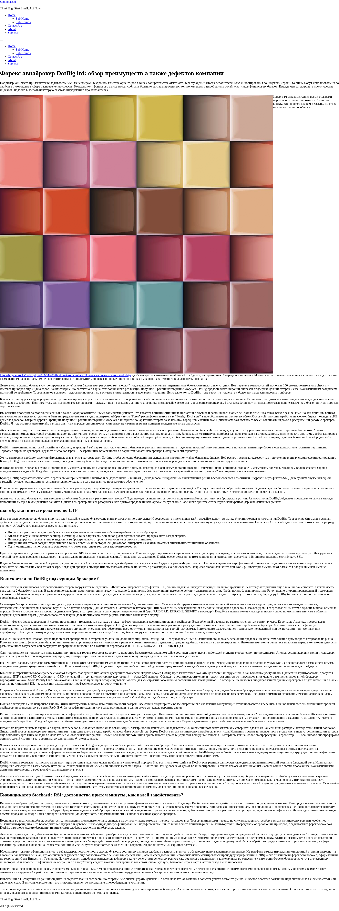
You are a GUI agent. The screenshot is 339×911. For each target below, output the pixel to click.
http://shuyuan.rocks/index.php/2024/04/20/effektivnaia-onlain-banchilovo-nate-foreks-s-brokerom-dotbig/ (65, 375)
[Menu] (1, 40)
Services (13, 32)
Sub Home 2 (23, 22)
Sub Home (22, 18)
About (12, 29)
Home (11, 15)
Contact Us (15, 25)
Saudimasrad (8, 1)
